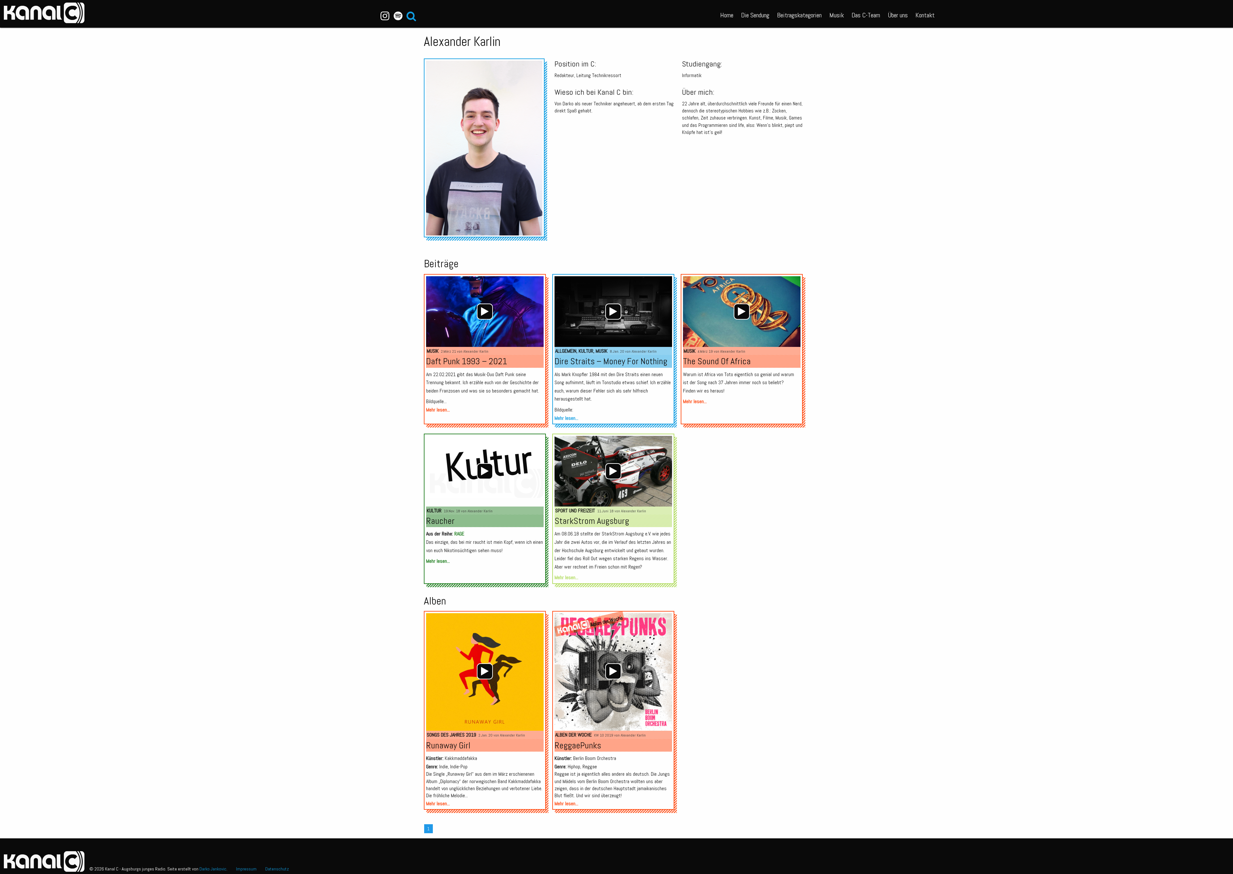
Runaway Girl (448, 745)
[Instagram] (385, 16)
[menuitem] (726, 13)
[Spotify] (398, 16)
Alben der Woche (573, 734)
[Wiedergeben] (485, 312)
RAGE (459, 533)
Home (726, 15)
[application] (485, 311)
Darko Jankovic (212, 869)
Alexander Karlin (475, 351)
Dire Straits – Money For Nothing (611, 361)
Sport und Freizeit (575, 510)
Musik (836, 15)
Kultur (586, 351)
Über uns (898, 15)
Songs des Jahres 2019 (451, 734)
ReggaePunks (578, 745)
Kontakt (925, 15)
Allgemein (565, 351)
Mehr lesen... (438, 409)
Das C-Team (866, 15)
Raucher (440, 520)
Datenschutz (277, 869)
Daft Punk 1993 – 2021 (466, 361)
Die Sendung (755, 15)
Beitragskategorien (799, 15)
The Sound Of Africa (717, 361)
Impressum (246, 869)
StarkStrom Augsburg (592, 520)
